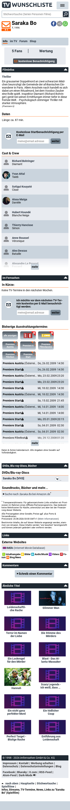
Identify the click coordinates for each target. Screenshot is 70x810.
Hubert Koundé (21, 212)
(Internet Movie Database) (26, 547)
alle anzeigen (10, 335)
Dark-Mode (26, 775)
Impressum (10, 763)
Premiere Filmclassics (46, 345)
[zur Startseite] (27, 4)
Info (5, 41)
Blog (58, 766)
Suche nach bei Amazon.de (27, 494)
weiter (56, 141)
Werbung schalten (42, 763)
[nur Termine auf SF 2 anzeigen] (46, 335)
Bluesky (22, 772)
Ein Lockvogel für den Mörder (16, 660)
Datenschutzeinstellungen (37, 766)
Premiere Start (28, 355)
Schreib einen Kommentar (35, 573)
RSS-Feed (45, 772)
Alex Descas (19, 250)
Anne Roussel (20, 237)
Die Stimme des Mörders (51, 634)
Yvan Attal (18, 173)
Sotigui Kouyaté (22, 186)
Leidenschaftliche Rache (16, 609)
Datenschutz (10, 766)
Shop (33, 41)
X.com (33, 772)
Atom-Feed (10, 775)
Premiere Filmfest (10, 355)
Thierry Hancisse (22, 225)
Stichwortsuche (46, 783)
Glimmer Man (51, 607)
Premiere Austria (10, 345)
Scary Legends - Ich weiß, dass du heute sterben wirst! (50, 686)
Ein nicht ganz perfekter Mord (16, 712)
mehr (35, 266)
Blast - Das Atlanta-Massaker (51, 660)
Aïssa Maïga (19, 199)
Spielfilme (8, 786)
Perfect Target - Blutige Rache (16, 738)
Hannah (16, 688)
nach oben (11, 783)
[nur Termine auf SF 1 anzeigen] (28, 335)
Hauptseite (27, 783)
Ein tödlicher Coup (51, 712)
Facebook (9, 772)
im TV (13, 41)
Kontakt (24, 763)
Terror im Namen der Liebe (16, 634)
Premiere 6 (28, 345)
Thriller (6, 76)
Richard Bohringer (23, 161)
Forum (23, 41)
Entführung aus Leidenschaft (51, 738)
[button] (53, 23)
